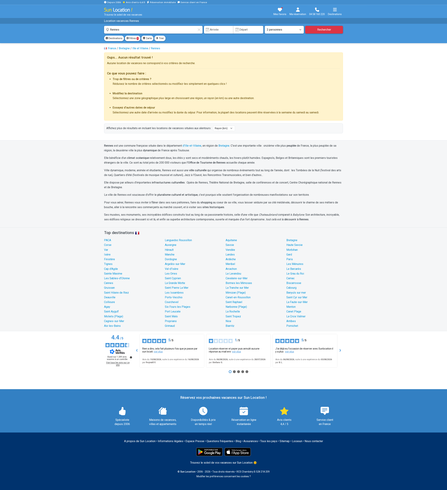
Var (106, 249)
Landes (230, 254)
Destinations (115, 38)
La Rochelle (233, 311)
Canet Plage (293, 311)
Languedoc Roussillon (178, 240)
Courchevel (171, 302)
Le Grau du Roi (295, 273)
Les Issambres (174, 292)
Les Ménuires (294, 264)
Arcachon (231, 269)
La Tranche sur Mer (237, 287)
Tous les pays (268, 441)
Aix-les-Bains (112, 325)
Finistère (109, 259)
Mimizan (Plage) (236, 292)
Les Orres (171, 273)
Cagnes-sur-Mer (114, 321)
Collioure (109, 302)
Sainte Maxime (113, 273)
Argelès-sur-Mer (175, 264)
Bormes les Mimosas (239, 283)
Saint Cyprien (173, 278)
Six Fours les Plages (177, 306)
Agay (107, 306)
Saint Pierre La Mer (176, 287)
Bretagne (223, 145)
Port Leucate (173, 311)
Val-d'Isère (171, 269)
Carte (148, 38)
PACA (107, 240)
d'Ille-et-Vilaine (192, 145)
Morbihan (292, 249)
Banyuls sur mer (296, 292)
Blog (238, 441)
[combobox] (153, 30)
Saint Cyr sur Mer (296, 297)
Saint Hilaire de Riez (116, 292)
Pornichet (292, 325)
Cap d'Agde (111, 269)
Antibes (291, 321)
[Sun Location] (118, 9)
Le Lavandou (233, 273)
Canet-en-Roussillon (238, 297)
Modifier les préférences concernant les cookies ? (223, 476)
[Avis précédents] (136, 350)
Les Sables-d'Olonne (117, 278)
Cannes (108, 283)
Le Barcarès (293, 269)
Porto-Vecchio (173, 297)
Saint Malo (171, 316)
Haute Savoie (294, 245)
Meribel (230, 264)
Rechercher (324, 29)
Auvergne (170, 245)
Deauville (109, 297)
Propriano (171, 321)
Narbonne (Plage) (236, 306)
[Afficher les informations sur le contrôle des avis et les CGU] (131, 357)
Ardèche (231, 259)
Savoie (230, 245)
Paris (289, 259)
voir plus (158, 351)
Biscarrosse (293, 283)
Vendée (230, 249)
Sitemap (285, 441)
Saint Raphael (234, 302)
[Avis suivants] (340, 350)
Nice (228, 321)
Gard (289, 254)
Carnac (290, 278)
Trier (161, 38)
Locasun (297, 441)
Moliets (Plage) (113, 316)
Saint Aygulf (111, 311)
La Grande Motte (175, 283)
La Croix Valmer (296, 316)
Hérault (169, 249)
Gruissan (109, 287)
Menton (291, 306)
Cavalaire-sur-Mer (237, 278)
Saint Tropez (233, 316)
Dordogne (171, 259)
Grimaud (170, 325)
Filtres (133, 38)
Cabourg (291, 287)
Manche (169, 254)
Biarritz (230, 325)
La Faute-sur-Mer (297, 302)
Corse (107, 245)
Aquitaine (231, 240)
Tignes (108, 264)
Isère (107, 254)
